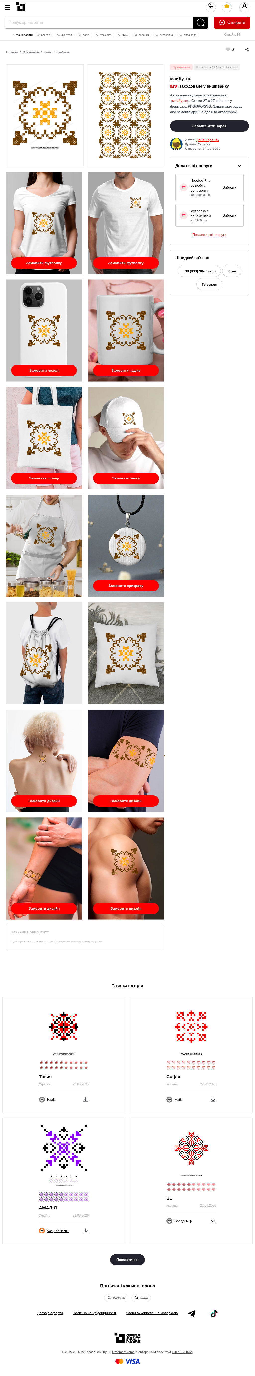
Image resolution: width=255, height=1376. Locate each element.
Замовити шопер (44, 478)
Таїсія (45, 1076)
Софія (173, 1076)
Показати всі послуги (209, 235)
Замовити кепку (126, 478)
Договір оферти (50, 1313)
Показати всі (127, 1260)
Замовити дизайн (44, 801)
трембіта (105, 34)
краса (144, 1297)
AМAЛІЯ (48, 1207)
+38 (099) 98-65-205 (199, 271)
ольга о (45, 34)
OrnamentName (123, 1352)
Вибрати (229, 187)
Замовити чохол (44, 370)
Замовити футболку (44, 263)
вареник (143, 34)
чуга (125, 34)
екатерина (166, 34)
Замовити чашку (125, 370)
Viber (231, 271)
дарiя (85, 34)
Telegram (209, 284)
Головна (12, 52)
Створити (235, 22)
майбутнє (63, 52)
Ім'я (173, 86)
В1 (169, 1198)
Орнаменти (31, 52)
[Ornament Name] (20, 5)
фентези (66, 34)
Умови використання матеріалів (152, 1313)
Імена (48, 52)
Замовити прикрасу (126, 586)
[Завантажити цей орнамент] (86, 1099)
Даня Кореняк (207, 140)
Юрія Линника (182, 1352)
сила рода (189, 34)
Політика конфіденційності (94, 1313)
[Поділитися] (242, 49)
